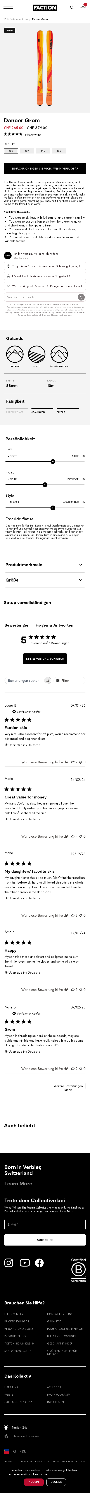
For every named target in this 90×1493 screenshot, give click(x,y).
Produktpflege (15, 1336)
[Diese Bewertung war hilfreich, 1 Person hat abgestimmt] (72, 989)
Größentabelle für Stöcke (62, 1352)
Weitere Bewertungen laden (68, 1086)
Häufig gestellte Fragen (66, 1328)
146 (43, 150)
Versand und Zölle (18, 1328)
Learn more (40, 1474)
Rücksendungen (16, 1321)
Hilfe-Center (13, 1313)
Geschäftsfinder (60, 1343)
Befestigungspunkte (62, 1336)
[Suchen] (72, 8)
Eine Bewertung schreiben (45, 658)
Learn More (18, 1183)
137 (27, 150)
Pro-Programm (58, 1394)
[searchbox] (24, 680)
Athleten (54, 1387)
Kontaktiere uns (60, 1313)
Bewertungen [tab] (17, 625)
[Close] (86, 1466)
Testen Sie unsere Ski (19, 1343)
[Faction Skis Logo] (45, 8)
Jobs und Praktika (18, 1401)
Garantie (54, 1321)
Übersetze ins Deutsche (24, 745)
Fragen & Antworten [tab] (54, 625)
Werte (8, 1394)
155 (59, 150)
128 (11, 150)
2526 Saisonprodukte (15, 19)
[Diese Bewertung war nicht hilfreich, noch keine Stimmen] (80, 762)
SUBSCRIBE (45, 1240)
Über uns (11, 1387)
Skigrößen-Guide (17, 1350)
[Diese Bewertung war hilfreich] (72, 762)
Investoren (55, 1401)
